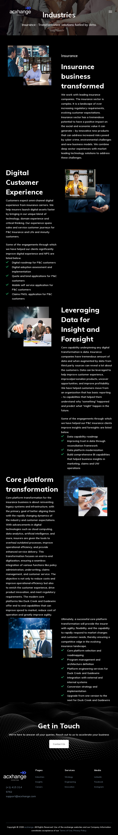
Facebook (98, 782)
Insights (39, 782)
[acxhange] (20, 11)
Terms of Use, (66, 830)
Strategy (69, 777)
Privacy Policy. (80, 830)
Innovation (70, 787)
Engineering (70, 782)
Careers (39, 787)
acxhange (29, 827)
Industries (39, 777)
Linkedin (98, 777)
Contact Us (59, 744)
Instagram (99, 787)
